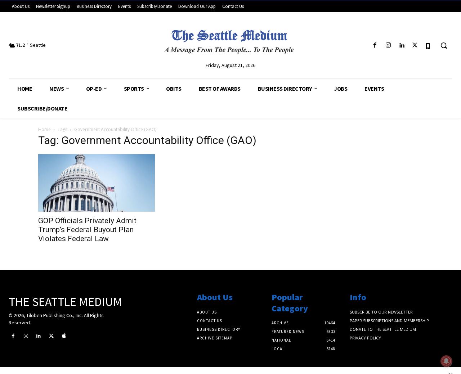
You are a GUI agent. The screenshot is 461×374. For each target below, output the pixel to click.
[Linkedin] (401, 45)
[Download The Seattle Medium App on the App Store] (428, 45)
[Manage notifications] (446, 361)
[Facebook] (375, 45)
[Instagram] (388, 45)
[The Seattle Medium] (230, 39)
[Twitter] (415, 45)
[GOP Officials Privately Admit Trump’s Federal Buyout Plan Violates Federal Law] (96, 183)
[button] (443, 45)
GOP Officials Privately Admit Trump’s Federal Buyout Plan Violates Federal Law (87, 229)
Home (44, 129)
